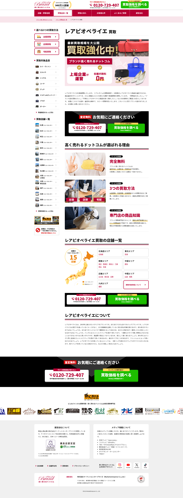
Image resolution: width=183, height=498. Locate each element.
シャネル (43, 78)
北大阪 (101, 276)
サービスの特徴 (116, 156)
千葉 (116, 264)
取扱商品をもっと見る (45, 112)
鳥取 (130, 276)
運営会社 (139, 13)
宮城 (126, 254)
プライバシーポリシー (81, 466)
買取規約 (65, 466)
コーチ (42, 83)
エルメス (43, 72)
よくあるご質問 (120, 13)
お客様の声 (101, 13)
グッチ (42, 89)
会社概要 (40, 466)
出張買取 (47, 36)
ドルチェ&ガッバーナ (47, 95)
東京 (100, 264)
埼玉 (100, 267)
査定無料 (85, 117)
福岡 (100, 286)
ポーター (43, 106)
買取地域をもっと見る (45, 211)
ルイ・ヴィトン (45, 66)
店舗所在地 (53, 466)
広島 (126, 276)
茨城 (104, 267)
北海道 (101, 254)
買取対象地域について (133, 285)
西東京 (105, 264)
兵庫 (111, 276)
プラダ (42, 101)
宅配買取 (47, 51)
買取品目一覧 (63, 13)
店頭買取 (47, 44)
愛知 (126, 264)
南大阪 (106, 276)
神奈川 (111, 264)
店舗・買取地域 (44, 13)
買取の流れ (82, 13)
